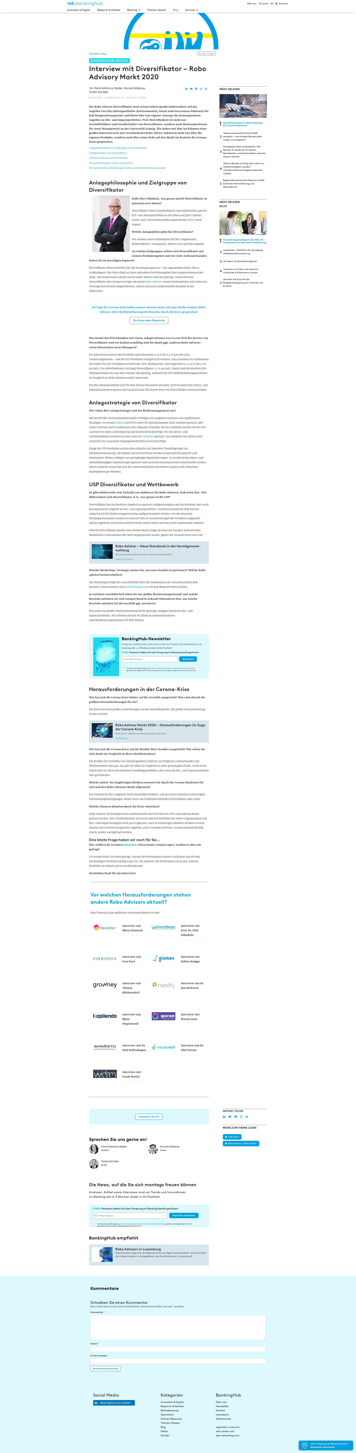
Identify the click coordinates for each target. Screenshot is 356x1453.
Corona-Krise (117, 307)
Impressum (222, 1414)
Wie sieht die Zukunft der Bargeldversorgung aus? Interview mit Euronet (243, 282)
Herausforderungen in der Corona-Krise (111, 163)
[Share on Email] (191, 89)
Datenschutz (223, 1418)
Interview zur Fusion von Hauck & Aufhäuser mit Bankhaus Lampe (240, 271)
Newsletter (222, 1406)
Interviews (134, 912)
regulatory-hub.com (228, 1427)
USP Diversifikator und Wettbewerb (108, 158)
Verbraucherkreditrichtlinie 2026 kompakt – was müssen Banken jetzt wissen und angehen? (242, 136)
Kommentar (97, 1312)
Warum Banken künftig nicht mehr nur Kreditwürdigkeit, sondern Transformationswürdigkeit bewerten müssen (243, 168)
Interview (130, 844)
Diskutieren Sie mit (149, 1116)
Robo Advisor (153, 281)
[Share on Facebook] (196, 89)
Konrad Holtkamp (134, 88)
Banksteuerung (170, 1410)
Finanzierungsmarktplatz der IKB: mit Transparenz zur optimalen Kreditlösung (244, 241)
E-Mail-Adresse (99, 1355)
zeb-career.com (225, 1431)
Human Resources (171, 1418)
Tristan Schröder (98, 91)
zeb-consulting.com (227, 1435)
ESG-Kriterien (146, 436)
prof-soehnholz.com (136, 586)
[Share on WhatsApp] (201, 89)
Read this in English (206, 54)
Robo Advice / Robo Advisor (242, 1143)
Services (190, 10)
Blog (175, 10)
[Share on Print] (206, 89)
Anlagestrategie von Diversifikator (108, 153)
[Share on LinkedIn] (186, 89)
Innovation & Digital (78, 10)
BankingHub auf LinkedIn (115, 1402)
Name (94, 1343)
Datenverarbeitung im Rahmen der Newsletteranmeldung (172, 668)
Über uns (221, 1402)
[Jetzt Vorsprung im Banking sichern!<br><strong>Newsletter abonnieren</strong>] (304, 1445)
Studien (165, 1435)
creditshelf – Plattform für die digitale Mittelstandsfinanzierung (243, 252)
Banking (132, 10)
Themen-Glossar (156, 10)
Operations (167, 1414)
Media (164, 1431)
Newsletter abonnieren (184, 1215)
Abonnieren (188, 659)
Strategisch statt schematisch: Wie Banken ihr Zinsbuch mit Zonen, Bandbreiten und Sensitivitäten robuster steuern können (244, 151)
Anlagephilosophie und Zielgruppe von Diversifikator (118, 148)
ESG (190, 219)
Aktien (120, 422)
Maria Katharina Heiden (108, 88)
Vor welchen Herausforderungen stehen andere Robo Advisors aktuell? (127, 168)
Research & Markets (108, 10)
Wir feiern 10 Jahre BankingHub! (240, 261)
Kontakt (220, 1410)
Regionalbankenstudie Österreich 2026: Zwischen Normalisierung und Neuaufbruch (244, 183)
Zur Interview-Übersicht (149, 320)
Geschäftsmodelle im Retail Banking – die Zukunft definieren (243, 124)
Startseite (94, 53)
